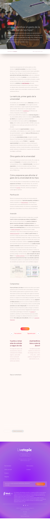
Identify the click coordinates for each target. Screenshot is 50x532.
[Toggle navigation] (45, 4)
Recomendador (8, 465)
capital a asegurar (20, 255)
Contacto (28, 469)
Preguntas (7, 476)
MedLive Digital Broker (25, 516)
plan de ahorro (24, 202)
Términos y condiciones (25, 509)
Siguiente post (31, 333)
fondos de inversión (14, 233)
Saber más (7, 431)
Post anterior (17, 333)
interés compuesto (15, 229)
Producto (7, 473)
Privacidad (25, 511)
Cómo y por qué (8, 469)
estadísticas (26, 110)
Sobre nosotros (29, 465)
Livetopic (32, 311)
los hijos (18, 187)
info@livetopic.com (25, 454)
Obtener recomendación (17, 431)
